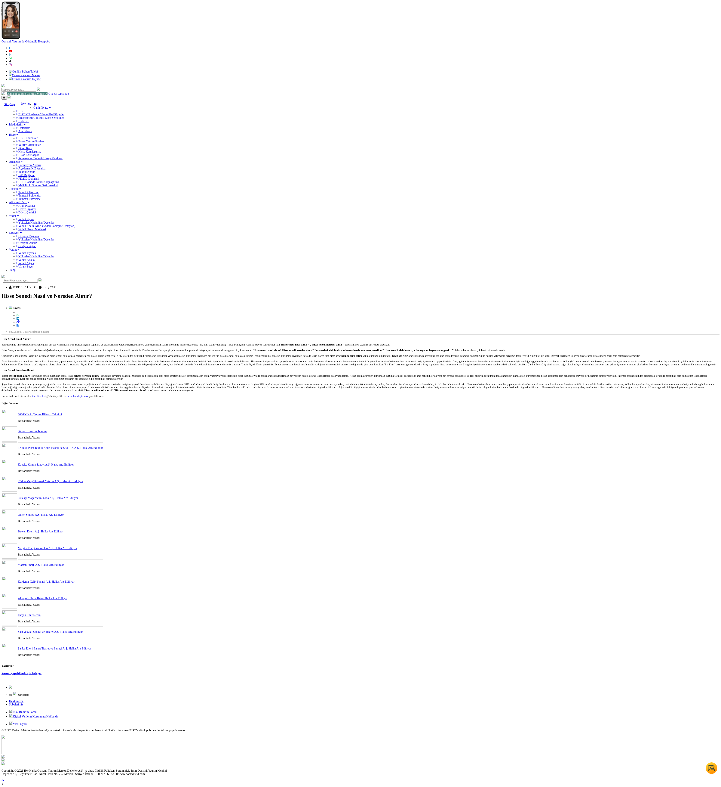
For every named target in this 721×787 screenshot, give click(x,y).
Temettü (14, 188)
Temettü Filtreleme (29, 198)
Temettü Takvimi (28, 192)
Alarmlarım (25, 131)
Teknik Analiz (26, 171)
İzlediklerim (16, 124)
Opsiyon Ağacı (27, 246)
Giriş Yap (63, 93)
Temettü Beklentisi (29, 195)
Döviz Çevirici (27, 212)
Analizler (15, 161)
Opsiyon (14, 232)
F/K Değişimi (26, 175)
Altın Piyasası (26, 205)
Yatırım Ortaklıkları (29, 144)
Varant (13, 249)
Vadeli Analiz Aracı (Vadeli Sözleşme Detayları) (46, 226)
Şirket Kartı (25, 148)
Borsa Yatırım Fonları (31, 141)
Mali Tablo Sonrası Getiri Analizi (38, 185)
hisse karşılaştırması (77, 396)
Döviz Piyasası (27, 209)
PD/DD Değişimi (28, 178)
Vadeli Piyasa (26, 219)
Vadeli (13, 215)
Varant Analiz (26, 259)
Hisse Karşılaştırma (29, 151)
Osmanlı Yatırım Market (26, 75)
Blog (12, 269)
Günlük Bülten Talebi (25, 71)
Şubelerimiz (16, 704)
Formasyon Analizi (29, 165)
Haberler (23, 121)
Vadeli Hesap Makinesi (32, 229)
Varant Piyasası (27, 253)
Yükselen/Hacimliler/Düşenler (36, 222)
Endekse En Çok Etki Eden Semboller (41, 117)
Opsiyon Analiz (27, 242)
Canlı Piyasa (41, 107)
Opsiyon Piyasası (28, 236)
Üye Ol (52, 93)
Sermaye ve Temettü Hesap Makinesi (40, 158)
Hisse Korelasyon (28, 154)
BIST (21, 111)
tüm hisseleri (39, 396)
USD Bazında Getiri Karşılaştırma (38, 182)
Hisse (12, 134)
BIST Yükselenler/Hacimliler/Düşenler (41, 114)
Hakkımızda (16, 701)
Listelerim (24, 127)
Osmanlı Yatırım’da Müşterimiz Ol (27, 93)
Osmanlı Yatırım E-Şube (26, 79)
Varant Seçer (25, 266)
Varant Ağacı (26, 263)
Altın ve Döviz (18, 202)
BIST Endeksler (28, 138)
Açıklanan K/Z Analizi (31, 168)
